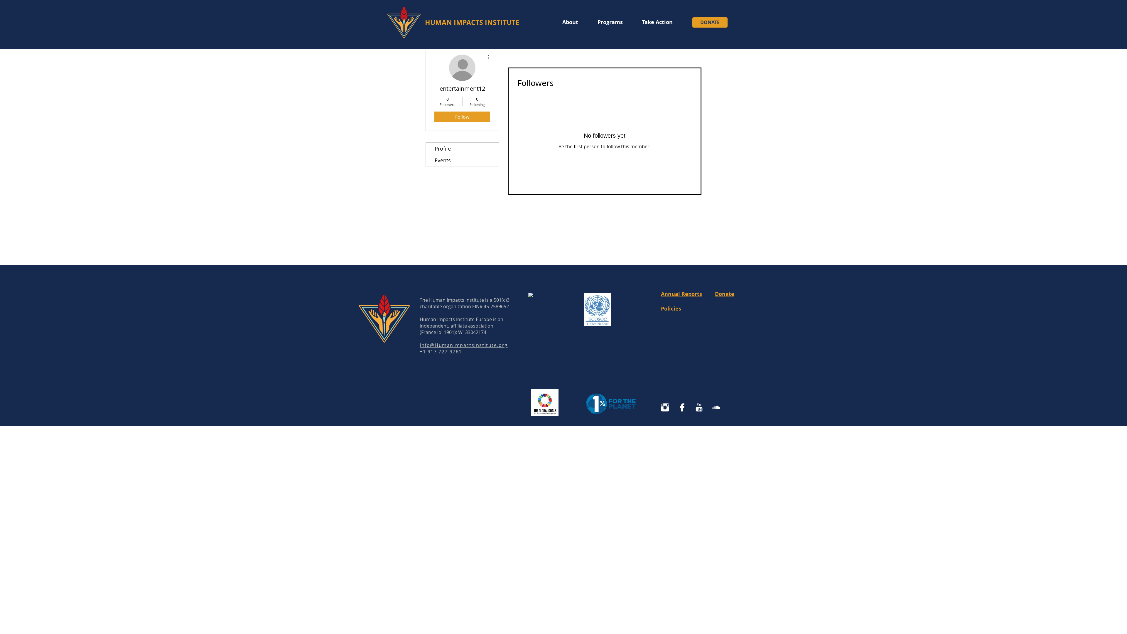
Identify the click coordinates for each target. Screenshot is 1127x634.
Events (443, 160)
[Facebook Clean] (682, 407)
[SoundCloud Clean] (716, 407)
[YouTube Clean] (699, 407)
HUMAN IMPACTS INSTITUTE (472, 22)
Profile (443, 148)
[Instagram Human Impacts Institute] (665, 407)
